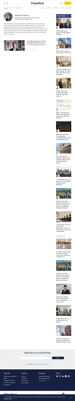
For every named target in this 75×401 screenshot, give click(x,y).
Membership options (44, 378)
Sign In (61, 3)
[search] (7, 3)
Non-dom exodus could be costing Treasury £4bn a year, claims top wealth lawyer (63, 254)
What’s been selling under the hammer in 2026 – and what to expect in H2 (62, 299)
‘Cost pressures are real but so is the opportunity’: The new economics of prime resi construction (63, 228)
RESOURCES (68, 7)
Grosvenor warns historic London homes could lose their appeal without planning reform (63, 159)
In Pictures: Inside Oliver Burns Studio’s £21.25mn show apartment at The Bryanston (63, 71)
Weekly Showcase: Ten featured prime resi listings (62, 320)
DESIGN (62, 7)
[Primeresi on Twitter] (57, 376)
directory (12, 7)
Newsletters (7, 384)
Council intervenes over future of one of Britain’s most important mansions (63, 182)
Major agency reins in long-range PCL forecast (63, 52)
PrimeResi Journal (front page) (10, 377)
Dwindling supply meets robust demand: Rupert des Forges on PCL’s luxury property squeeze (36, 42)
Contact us (24, 378)
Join (68, 3)
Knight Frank (28, 19)
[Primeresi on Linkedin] (63, 376)
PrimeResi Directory (9, 380)
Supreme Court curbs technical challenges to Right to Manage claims (63, 340)
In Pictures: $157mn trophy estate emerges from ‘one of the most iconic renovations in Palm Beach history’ (63, 204)
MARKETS (42, 7)
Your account (42, 380)
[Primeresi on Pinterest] (69, 376)
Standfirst (69, 399)
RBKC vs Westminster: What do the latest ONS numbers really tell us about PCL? (63, 115)
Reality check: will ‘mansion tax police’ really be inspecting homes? (62, 93)
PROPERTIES (56, 7)
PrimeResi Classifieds (9, 382)
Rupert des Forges (22, 15)
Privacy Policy (32, 364)
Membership (42, 373)
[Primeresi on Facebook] (66, 376)
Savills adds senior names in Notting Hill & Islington (63, 32)
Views (28, 50)
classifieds (19, 7)
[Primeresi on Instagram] (60, 376)
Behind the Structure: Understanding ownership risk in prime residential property (63, 136)
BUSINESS (48, 7)
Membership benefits (44, 376)
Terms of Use (24, 380)
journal (6, 7)
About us (23, 376)
